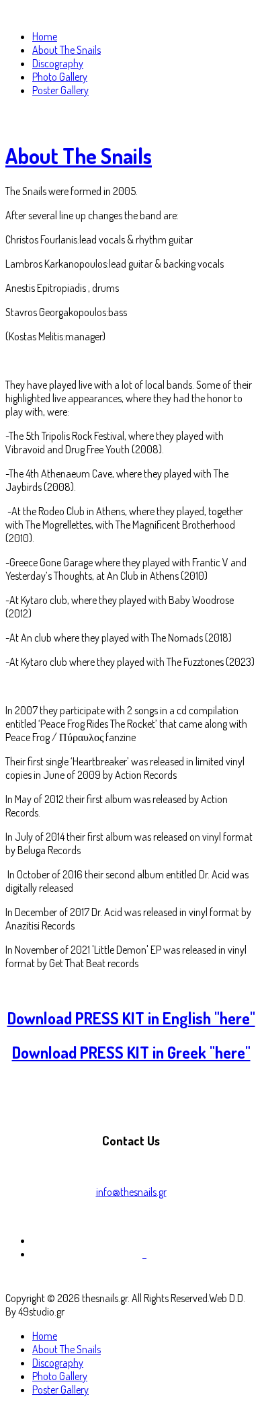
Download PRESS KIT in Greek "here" (131, 1052)
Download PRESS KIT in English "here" (131, 1017)
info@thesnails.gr (131, 1192)
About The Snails (78, 155)
